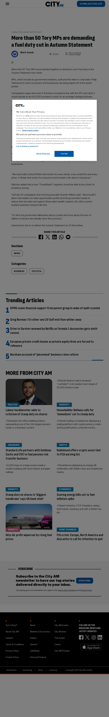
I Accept (64, 154)
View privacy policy (30, 130)
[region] (54, 130)
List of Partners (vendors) (27, 146)
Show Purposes (43, 154)
